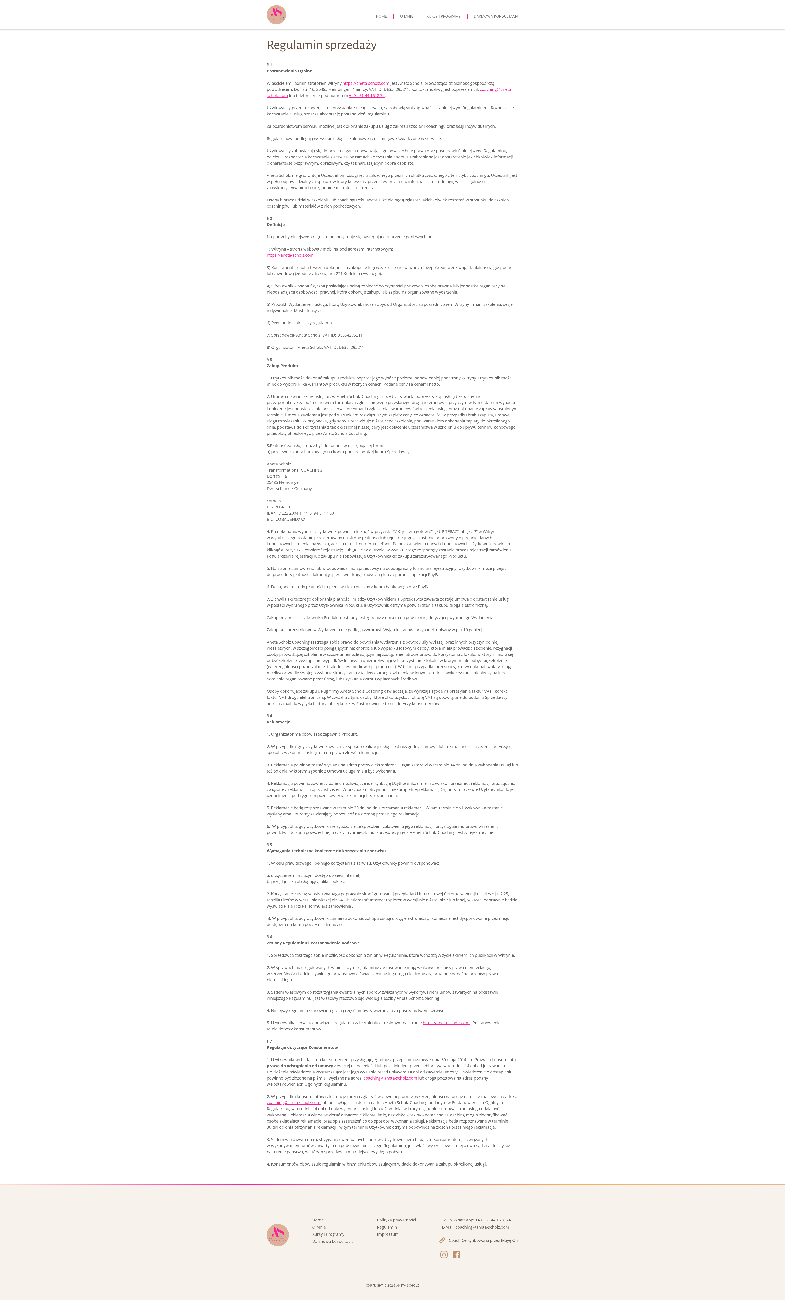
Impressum (388, 1234)
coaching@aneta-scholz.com (390, 1078)
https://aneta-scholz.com (366, 83)
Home (381, 16)
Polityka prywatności (396, 1220)
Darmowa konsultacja (496, 16)
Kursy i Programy (328, 1234)
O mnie (406, 16)
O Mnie (319, 1227)
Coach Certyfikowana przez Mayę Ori (483, 1240)
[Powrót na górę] (776, 1291)
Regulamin (387, 1227)
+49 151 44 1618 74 (367, 95)
